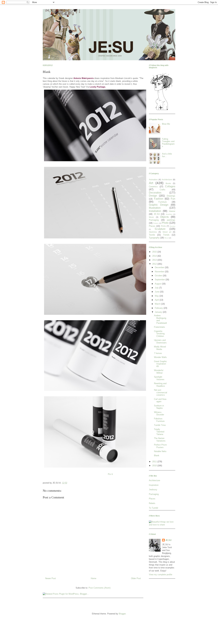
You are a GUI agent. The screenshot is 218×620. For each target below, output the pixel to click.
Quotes (172, 226)
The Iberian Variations (159, 439)
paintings (171, 220)
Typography (154, 237)
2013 (154, 260)
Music (151, 217)
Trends (166, 235)
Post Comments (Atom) (99, 588)
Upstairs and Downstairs (160, 341)
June (157, 292)
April (157, 300)
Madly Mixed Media (160, 347)
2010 (154, 465)
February (159, 308)
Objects (164, 217)
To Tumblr (153, 508)
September (160, 279)
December (160, 267)
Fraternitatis (159, 327)
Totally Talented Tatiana (159, 431)
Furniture (162, 202)
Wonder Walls (160, 357)
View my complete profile (160, 574)
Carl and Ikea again (160, 400)
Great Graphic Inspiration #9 (160, 364)
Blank (156, 455)
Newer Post (50, 578)
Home (93, 578)
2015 (154, 252)
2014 (154, 256)
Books (168, 183)
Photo (165, 222)
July (157, 288)
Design (153, 195)
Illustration (155, 207)
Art (151, 183)
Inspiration (153, 485)
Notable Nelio (160, 451)
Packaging (154, 220)
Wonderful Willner (158, 371)
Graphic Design (158, 204)
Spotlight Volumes (159, 378)
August (158, 284)
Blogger (122, 613)
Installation (155, 211)
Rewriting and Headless (160, 384)
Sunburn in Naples (159, 406)
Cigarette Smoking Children (159, 333)
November (160, 271)
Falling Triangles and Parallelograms (168, 143)
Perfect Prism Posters (160, 446)
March (158, 304)
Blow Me (166, 124)
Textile (152, 235)
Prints (163, 226)
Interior (172, 211)
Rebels (152, 503)
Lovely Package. (98, 87)
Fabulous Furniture (159, 419)
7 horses (158, 353)
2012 (154, 264)
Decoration (155, 192)
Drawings (171, 196)
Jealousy (153, 489)
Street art (166, 232)
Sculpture (160, 229)
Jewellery (169, 214)
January (159, 312)
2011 (154, 461)
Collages (170, 186)
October (159, 275)
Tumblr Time (160, 425)
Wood (166, 238)
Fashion (158, 198)
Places (152, 226)
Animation (153, 179)
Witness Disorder (159, 413)
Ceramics (153, 186)
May (157, 296)
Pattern (156, 223)
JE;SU (157, 214)
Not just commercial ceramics (160, 392)
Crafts (162, 189)
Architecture (167, 179)
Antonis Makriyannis (83, 78)
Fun (173, 198)
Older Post (136, 578)
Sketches (153, 232)
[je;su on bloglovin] (161, 110)
